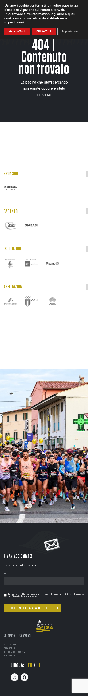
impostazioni (14, 22)
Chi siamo (9, 636)
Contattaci (25, 636)
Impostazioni (70, 31)
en (30, 665)
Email (5, 574)
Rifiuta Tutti (43, 31)
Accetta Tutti (17, 31)
